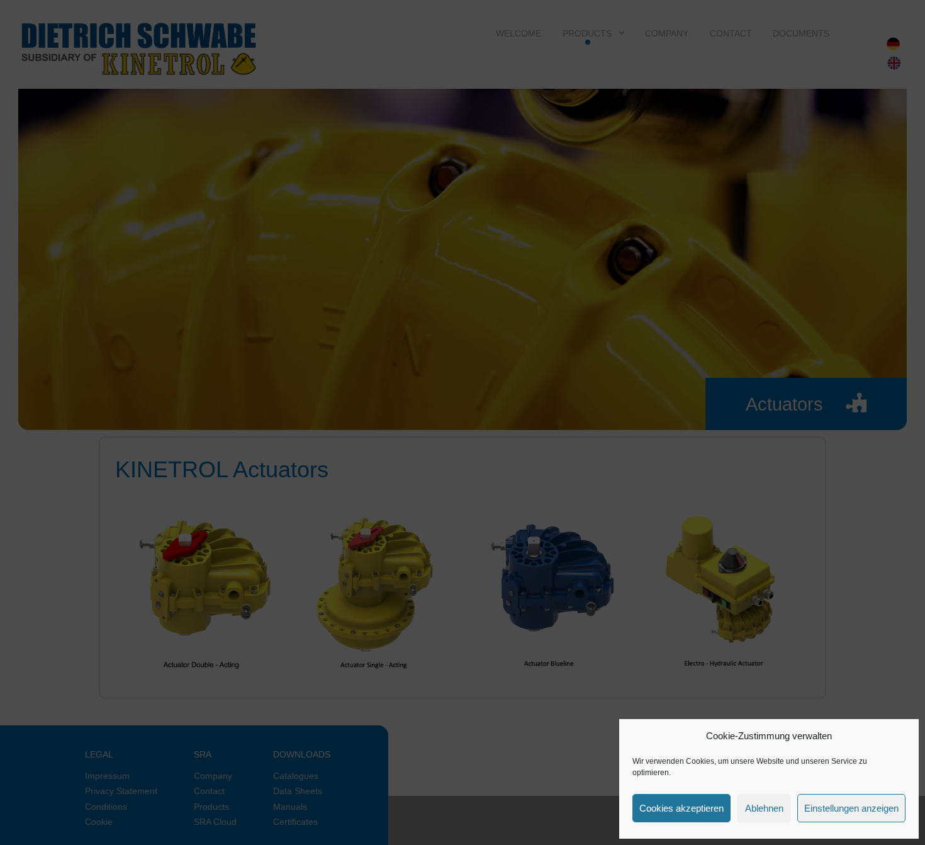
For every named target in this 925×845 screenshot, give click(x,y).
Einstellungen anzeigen (851, 808)
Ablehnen (764, 808)
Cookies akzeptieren (681, 808)
